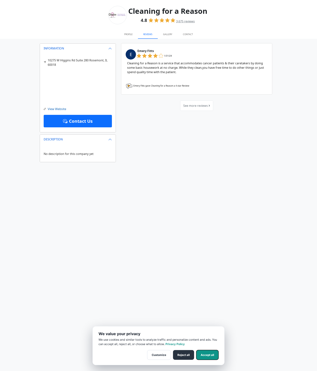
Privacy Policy (175, 344)
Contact (188, 34)
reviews (185, 21)
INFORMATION (54, 48)
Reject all (183, 355)
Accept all (207, 355)
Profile (128, 34)
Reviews (147, 34)
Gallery (167, 34)
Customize (159, 355)
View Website (57, 109)
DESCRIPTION (53, 139)
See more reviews (196, 106)
